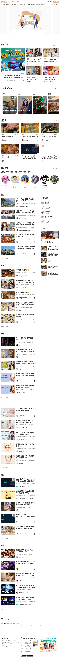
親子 (5, 73)
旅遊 (45, 76)
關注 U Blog (6, 619)
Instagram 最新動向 (9, 623)
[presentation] (4, 20)
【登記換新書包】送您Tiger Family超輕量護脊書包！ (27, 35)
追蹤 (5, 187)
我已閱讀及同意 (48, 657)
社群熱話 (14, 4)
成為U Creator (21, 4)
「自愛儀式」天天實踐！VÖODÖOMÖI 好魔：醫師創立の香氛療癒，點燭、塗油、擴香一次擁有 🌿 (53, 273)
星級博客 (38, 4)
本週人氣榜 (44, 198)
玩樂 (25, 172)
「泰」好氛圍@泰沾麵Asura (53, 260)
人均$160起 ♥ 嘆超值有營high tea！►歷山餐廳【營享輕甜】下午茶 (53, 248)
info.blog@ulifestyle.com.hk (8, 646)
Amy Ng (15, 185)
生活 (20, 172)
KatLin (25, 185)
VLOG (49, 4)
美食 (52, 4)
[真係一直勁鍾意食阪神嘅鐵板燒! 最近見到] (10, 105)
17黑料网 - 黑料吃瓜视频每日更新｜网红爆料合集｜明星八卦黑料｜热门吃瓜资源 (53, 254)
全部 (3, 172)
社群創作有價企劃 (5, 4)
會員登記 (50, 1)
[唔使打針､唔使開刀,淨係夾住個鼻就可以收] (25, 105)
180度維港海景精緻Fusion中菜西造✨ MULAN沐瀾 (50, 241)
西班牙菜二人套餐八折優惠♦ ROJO (53, 267)
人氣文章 (44, 228)
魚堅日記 (44, 185)
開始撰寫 (56, 1)
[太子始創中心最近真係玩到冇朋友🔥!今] (40, 105)
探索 (29, 4)
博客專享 (43, 4)
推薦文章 (33, 4)
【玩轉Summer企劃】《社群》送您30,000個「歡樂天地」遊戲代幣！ (13, 77)
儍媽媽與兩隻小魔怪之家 (5, 185)
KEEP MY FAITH (34, 185)
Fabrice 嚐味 (54, 185)
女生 (28, 76)
